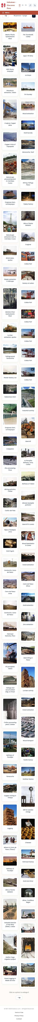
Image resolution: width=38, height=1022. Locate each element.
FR (26, 5)
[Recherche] (30, 5)
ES (22, 5)
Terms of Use (19, 1012)
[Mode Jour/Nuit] (35, 5)
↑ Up (5, 16)
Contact (19, 1019)
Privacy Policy (19, 1016)
